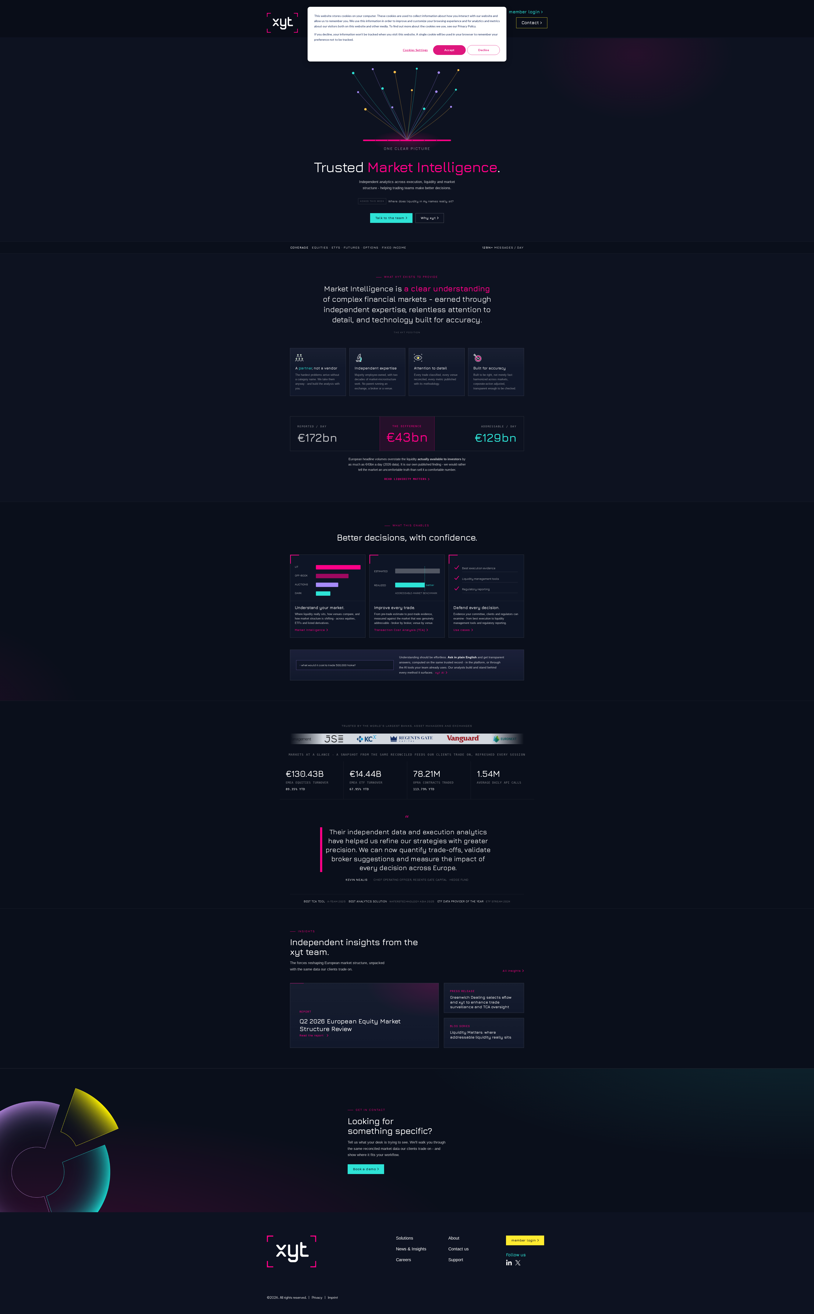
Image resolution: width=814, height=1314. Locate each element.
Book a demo (364, 1169)
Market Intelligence (310, 630)
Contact (530, 22)
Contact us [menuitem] (458, 1249)
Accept (449, 50)
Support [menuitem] (455, 1259)
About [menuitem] (453, 1238)
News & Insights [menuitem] (411, 1249)
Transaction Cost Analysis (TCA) (399, 630)
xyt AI (439, 672)
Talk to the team (389, 218)
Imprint (333, 1297)
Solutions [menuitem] (404, 1238)
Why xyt (428, 218)
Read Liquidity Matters (405, 479)
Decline (483, 50)
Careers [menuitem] (403, 1259)
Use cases (461, 630)
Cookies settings (415, 50)
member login (524, 12)
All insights (512, 970)
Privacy (317, 1297)
